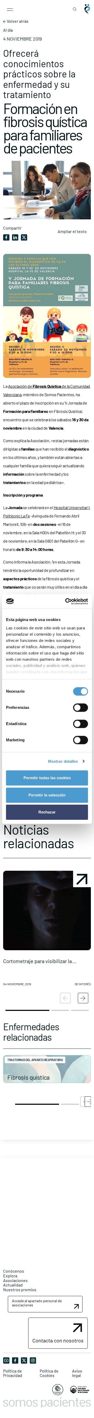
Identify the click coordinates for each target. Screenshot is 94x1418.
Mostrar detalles (63, 761)
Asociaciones (15, 1280)
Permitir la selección (47, 795)
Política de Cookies (49, 1373)
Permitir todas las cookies (47, 778)
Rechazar (47, 812)
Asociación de (20, 386)
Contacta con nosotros (58, 1340)
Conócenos (13, 1270)
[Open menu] (10, 9)
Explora (10, 1275)
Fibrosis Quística (47, 386)
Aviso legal (77, 1373)
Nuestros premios (19, 1289)
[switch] (80, 707)
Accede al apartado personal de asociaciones (37, 1303)
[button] (47, 930)
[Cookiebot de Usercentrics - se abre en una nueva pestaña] (66, 601)
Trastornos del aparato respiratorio (35, 1060)
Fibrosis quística (28, 1077)
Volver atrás (17, 21)
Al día (8, 30)
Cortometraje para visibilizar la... (40, 961)
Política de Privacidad (12, 1373)
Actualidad (13, 1284)
